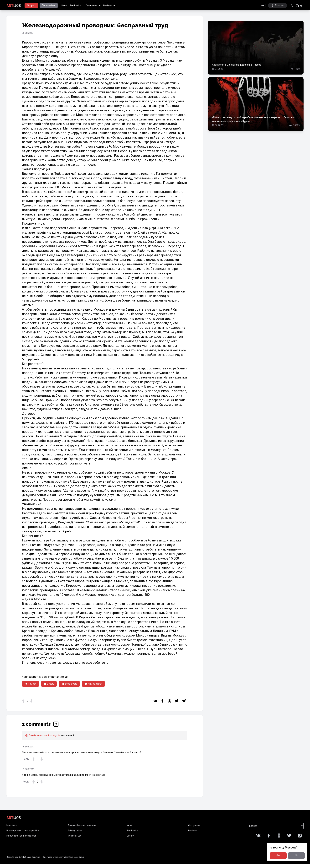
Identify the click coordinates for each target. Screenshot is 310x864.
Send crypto (71, 683)
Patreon (32, 683)
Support (31, 5)
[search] (291, 5)
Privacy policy (75, 830)
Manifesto (11, 825)
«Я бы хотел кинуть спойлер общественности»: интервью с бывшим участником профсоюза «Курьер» (253, 119)
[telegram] (183, 700)
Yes (278, 855)
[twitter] (176, 700)
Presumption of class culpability (22, 830)
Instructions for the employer (21, 835)
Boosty (50, 683)
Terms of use (75, 835)
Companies (92, 5)
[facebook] (162, 700)
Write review (48, 5)
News (64, 5)
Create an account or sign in (44, 735)
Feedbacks (75, 5)
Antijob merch (95, 683)
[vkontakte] (155, 700)
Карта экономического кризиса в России (236, 64)
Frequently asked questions (82, 825)
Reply (26, 759)
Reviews (107, 5)
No (296, 855)
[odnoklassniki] (169, 700)
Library (130, 835)
